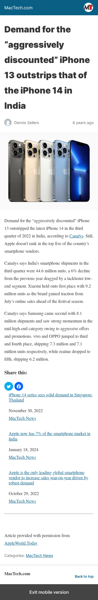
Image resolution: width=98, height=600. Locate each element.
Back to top (84, 576)
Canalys (76, 236)
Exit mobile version (49, 592)
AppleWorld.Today (21, 543)
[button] (8, 386)
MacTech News (22, 418)
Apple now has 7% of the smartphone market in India (49, 436)
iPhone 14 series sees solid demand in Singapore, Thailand (51, 397)
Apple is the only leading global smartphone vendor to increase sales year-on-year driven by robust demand (48, 478)
